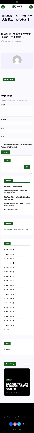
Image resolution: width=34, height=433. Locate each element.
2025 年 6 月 (10, 312)
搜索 (7, 160)
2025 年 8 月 (10, 303)
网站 (2, 136)
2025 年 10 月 (10, 294)
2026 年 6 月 (10, 258)
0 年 (7, 329)
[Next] (28, 364)
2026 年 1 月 (10, 281)
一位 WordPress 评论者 (10, 229)
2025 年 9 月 (10, 298)
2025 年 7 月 (10, 307)
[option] (17, 382)
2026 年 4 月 (10, 267)
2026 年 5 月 (10, 263)
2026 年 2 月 (10, 276)
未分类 (8, 349)
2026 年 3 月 (10, 272)
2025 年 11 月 (10, 289)
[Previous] (25, 364)
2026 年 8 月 (10, 250)
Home (17, 24)
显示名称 (4, 119)
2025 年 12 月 (10, 285)
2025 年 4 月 (10, 320)
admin (8, 392)
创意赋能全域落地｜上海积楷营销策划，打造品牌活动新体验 (17, 386)
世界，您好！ (26, 229)
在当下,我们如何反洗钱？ (11, 209)
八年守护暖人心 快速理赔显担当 (13, 186)
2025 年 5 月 (10, 316)
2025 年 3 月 (10, 325)
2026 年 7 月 (10, 254)
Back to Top (18, 429)
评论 (3, 105)
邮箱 (3, 128)
